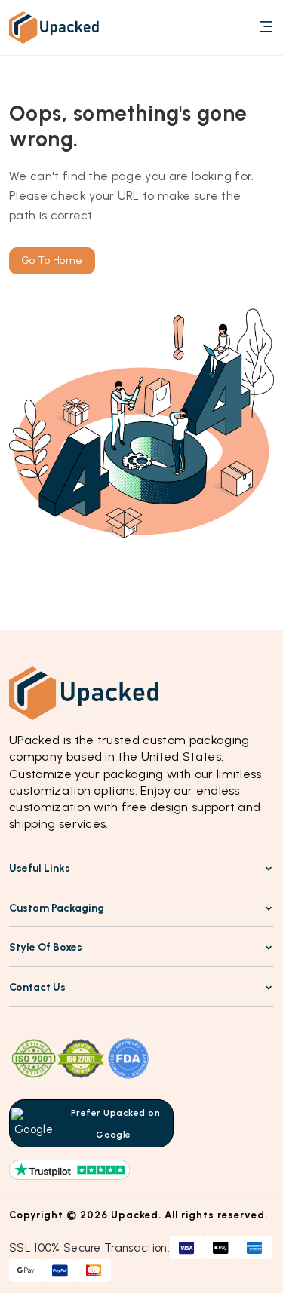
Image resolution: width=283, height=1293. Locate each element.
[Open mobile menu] (265, 27)
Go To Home (52, 260)
